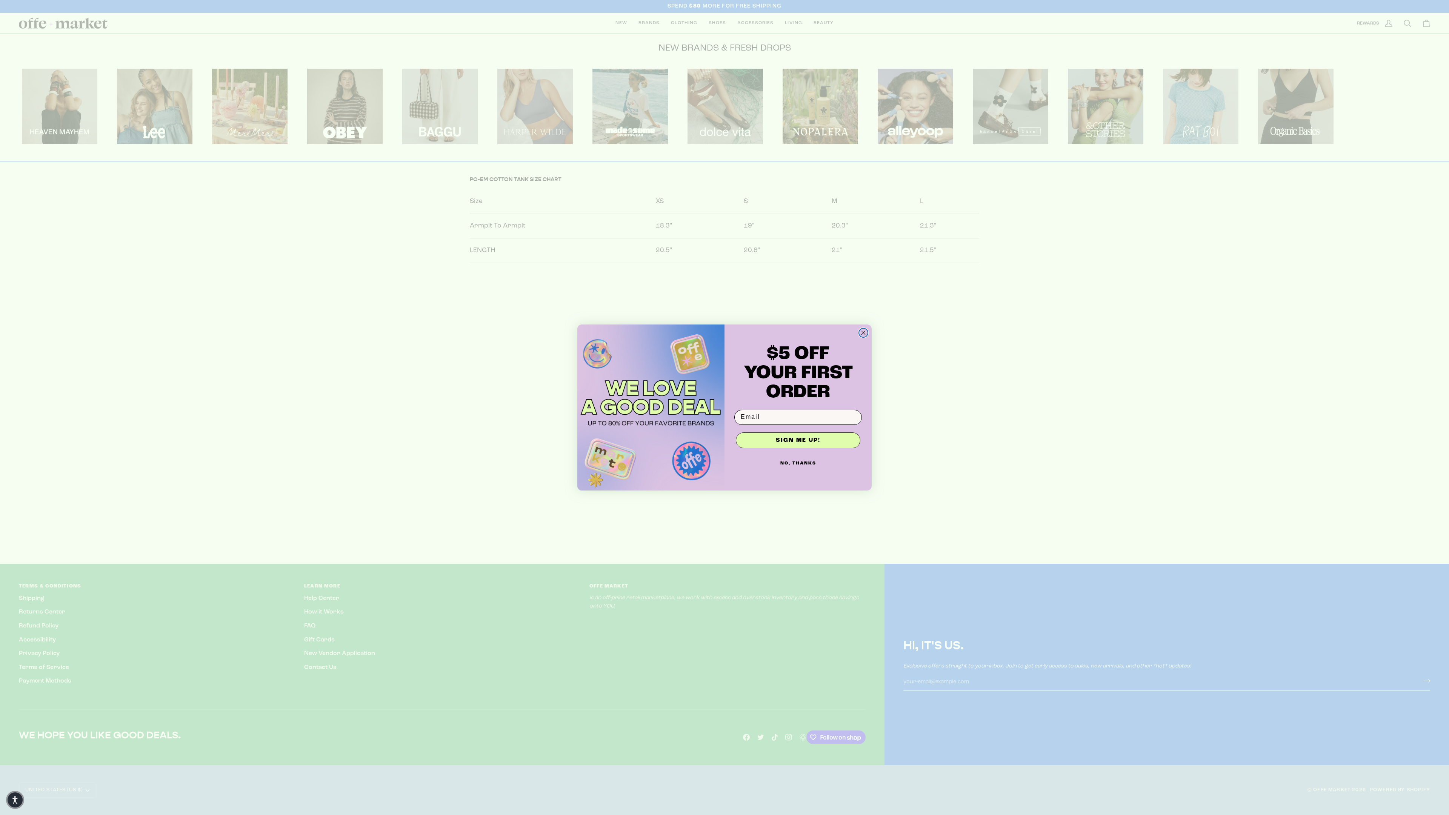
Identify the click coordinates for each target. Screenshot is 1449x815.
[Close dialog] (863, 332)
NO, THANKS (798, 463)
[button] (15, 800)
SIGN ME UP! (798, 440)
